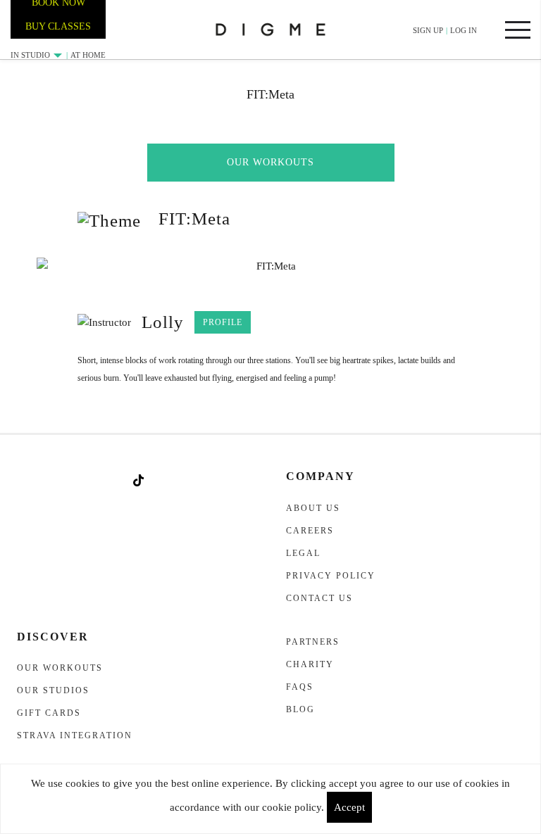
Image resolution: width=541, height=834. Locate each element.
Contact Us (319, 598)
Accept (349, 807)
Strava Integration (74, 735)
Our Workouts (270, 162)
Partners (313, 642)
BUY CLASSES (58, 26)
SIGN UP (428, 30)
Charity (310, 664)
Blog (300, 709)
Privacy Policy (330, 576)
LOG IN (463, 30)
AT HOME (88, 55)
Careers (310, 531)
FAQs (299, 687)
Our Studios (53, 690)
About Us (313, 508)
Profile (222, 322)
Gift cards (49, 713)
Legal (303, 553)
